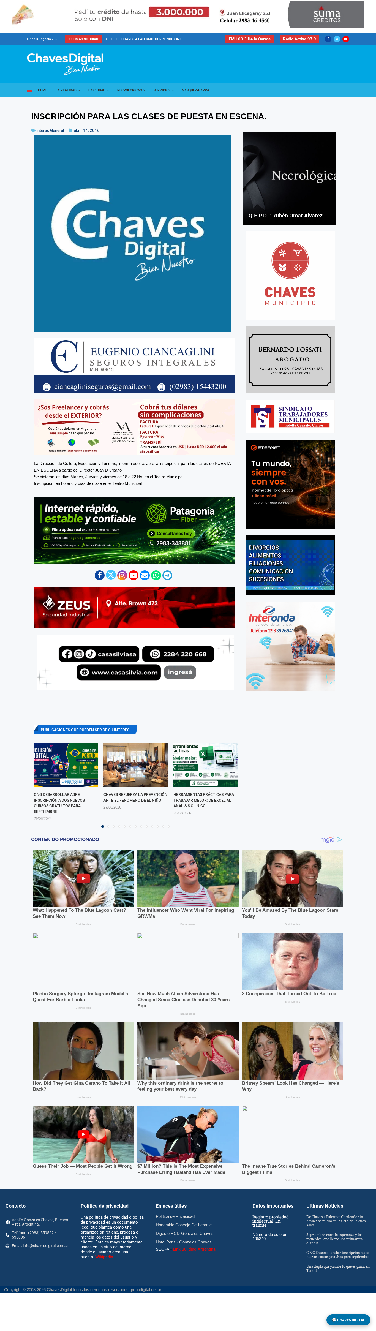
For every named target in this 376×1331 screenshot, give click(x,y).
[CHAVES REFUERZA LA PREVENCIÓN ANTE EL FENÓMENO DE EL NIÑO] (135, 765)
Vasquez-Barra (195, 90)
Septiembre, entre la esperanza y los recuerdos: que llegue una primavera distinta (334, 1238)
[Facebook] (328, 39)
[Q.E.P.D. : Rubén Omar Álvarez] (289, 178)
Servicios (162, 90)
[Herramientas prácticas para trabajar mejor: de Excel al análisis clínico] (205, 765)
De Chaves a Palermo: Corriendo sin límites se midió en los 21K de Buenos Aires (336, 1221)
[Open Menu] (29, 90)
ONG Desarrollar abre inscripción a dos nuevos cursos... (166, 39)
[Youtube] (345, 39)
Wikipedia (104, 1256)
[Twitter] (337, 39)
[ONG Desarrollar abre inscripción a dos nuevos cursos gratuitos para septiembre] (66, 765)
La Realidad (66, 90)
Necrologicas (129, 90)
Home (42, 90)
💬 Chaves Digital (348, 1320)
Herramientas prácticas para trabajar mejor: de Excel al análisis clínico (203, 800)
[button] (106, 39)
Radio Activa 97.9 (299, 39)
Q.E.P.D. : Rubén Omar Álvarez (286, 215)
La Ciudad (96, 90)
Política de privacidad (105, 1206)
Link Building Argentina (194, 1249)
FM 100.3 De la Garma (250, 39)
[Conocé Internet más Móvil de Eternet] (290, 484)
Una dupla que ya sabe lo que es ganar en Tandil (338, 1268)
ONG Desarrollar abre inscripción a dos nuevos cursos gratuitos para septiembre (337, 1254)
